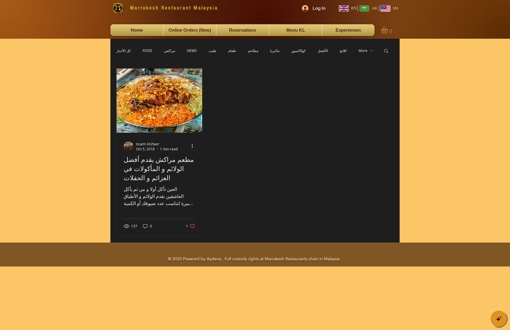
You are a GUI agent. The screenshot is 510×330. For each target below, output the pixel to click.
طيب (212, 50)
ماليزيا (274, 50)
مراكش (169, 50)
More (363, 50)
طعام (232, 50)
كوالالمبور (298, 50)
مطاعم (253, 50)
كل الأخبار (123, 50)
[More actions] (194, 146)
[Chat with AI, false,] (499, 319)
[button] (388, 30)
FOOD (147, 50)
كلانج (343, 50)
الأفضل (323, 50)
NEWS (192, 50)
